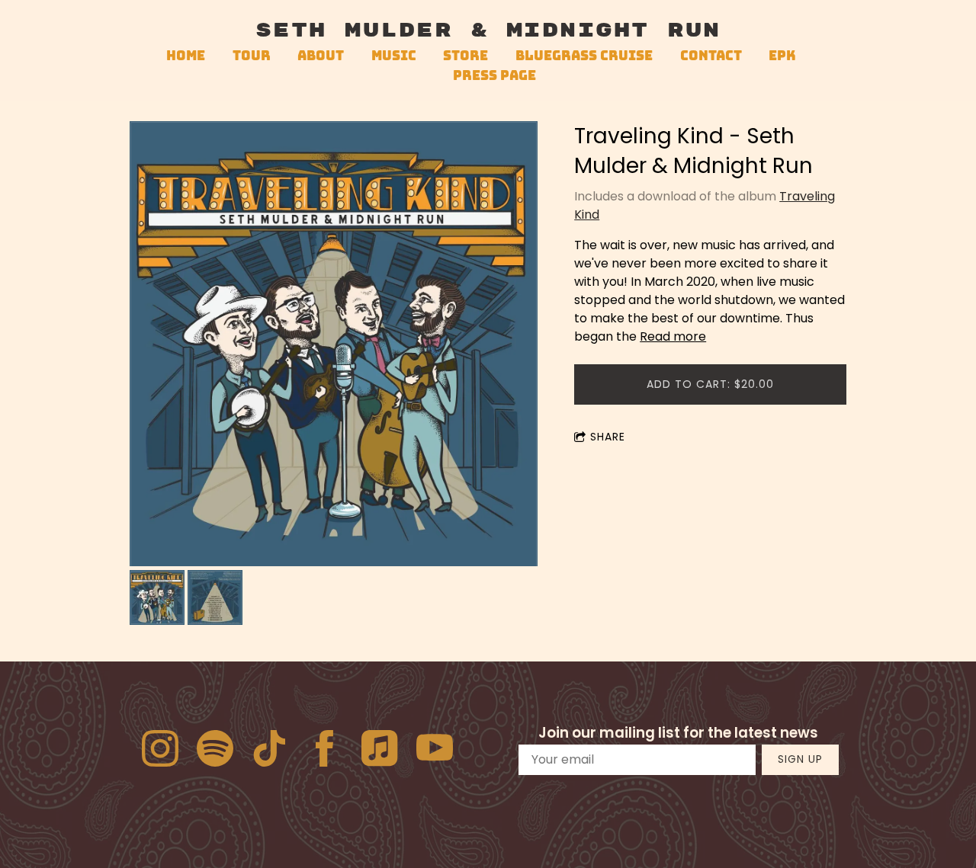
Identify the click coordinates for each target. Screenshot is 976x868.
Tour (252, 55)
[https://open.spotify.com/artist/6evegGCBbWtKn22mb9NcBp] (215, 751)
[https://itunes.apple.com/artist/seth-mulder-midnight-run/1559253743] (379, 751)
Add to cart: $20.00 (710, 384)
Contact (711, 55)
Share (607, 436)
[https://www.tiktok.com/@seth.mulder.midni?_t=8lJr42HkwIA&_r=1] (270, 751)
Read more (673, 336)
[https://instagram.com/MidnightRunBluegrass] (160, 751)
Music (393, 55)
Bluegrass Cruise (584, 55)
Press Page (494, 75)
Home (185, 55)
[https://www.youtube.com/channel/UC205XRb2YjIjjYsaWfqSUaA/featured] (434, 751)
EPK (782, 55)
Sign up (800, 759)
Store (465, 55)
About (320, 55)
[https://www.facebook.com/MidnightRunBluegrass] (325, 751)
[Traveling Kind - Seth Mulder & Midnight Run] (334, 345)
